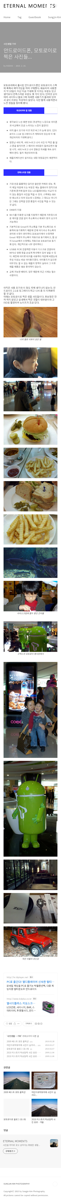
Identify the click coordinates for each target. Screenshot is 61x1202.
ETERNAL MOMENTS (15, 1141)
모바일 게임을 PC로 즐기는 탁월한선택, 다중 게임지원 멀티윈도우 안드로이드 (30, 987)
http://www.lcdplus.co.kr (19, 999)
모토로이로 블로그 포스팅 (18, 1048)
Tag (19, 17)
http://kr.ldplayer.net (17, 977)
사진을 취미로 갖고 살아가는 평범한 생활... (21, 1144)
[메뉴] (55, 6)
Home (7, 17)
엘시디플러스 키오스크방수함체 (21, 1003)
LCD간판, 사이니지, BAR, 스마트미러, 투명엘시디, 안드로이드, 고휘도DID (21, 1008)
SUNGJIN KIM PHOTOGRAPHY (17, 1183)
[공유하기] (15, 1023)
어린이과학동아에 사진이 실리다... (22, 1045)
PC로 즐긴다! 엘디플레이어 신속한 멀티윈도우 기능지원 (30, 981)
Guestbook (35, 17)
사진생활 (11, 1036)
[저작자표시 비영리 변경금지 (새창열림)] (38, 1023)
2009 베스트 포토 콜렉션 (18, 1041)
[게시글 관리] (18, 1023)
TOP (55, 1184)
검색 (48, 6)
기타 (19, 1036)
